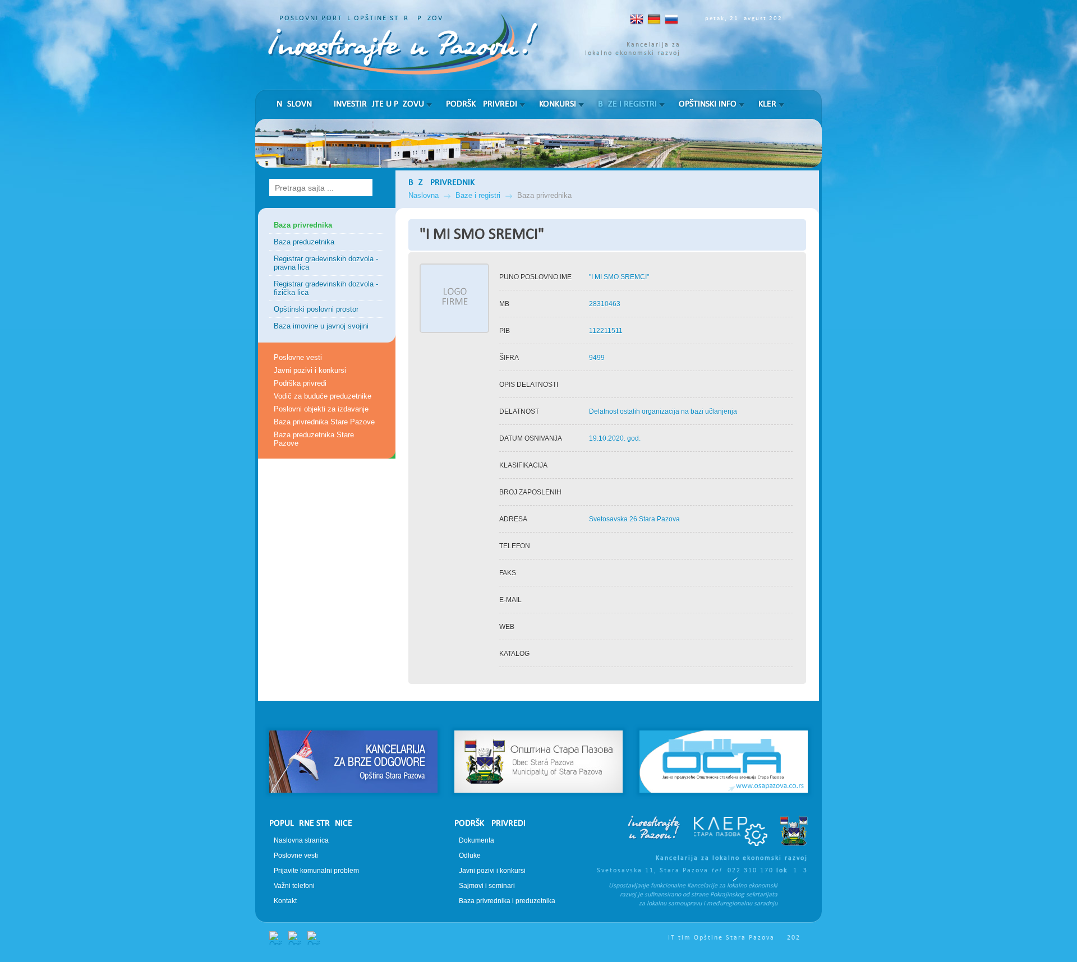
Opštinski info (708, 104)
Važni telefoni (294, 886)
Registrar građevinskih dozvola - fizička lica (326, 288)
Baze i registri (627, 104)
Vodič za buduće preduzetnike (322, 396)
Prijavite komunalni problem (316, 871)
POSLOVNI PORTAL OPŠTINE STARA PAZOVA (363, 18)
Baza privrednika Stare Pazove (324, 422)
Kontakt (285, 901)
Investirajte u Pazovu (379, 104)
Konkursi (557, 104)
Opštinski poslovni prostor (316, 309)
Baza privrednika (303, 225)
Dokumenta (476, 840)
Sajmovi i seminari (487, 886)
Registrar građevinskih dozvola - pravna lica (326, 263)
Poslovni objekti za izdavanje (321, 409)
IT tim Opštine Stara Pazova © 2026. (738, 938)
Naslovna (297, 104)
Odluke (470, 855)
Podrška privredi (481, 104)
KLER (767, 104)
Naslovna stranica (301, 840)
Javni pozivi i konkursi (310, 370)
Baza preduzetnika (304, 242)
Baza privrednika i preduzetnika (507, 901)
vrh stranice (538, 710)
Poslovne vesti (298, 357)
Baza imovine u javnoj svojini (321, 326)
